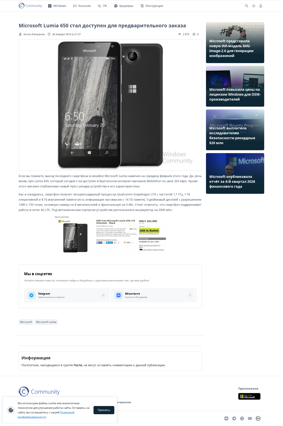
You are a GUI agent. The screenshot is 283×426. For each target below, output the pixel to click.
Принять (104, 410)
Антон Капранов (34, 34)
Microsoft (26, 322)
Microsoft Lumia (46, 322)
